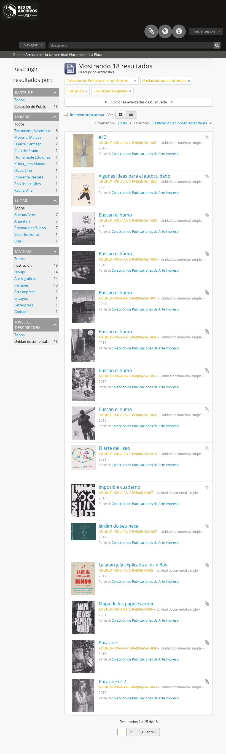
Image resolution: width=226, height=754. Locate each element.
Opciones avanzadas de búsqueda (139, 102)
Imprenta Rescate (28, 177)
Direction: (142, 123)
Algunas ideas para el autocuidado (134, 176)
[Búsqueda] (217, 45)
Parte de (24, 92)
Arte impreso (25, 291)
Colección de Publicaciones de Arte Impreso (49, 106)
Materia (23, 251)
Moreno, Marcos (27, 137)
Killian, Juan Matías (29, 163)
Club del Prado (26, 150)
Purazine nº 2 (112, 681)
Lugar (21, 200)
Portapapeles (151, 31)
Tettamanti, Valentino (32, 130)
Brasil (18, 241)
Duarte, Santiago (28, 143)
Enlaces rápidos (179, 31)
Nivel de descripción (27, 324)
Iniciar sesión (204, 31)
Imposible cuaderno (119, 487)
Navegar (30, 44)
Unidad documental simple (36, 341)
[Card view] (120, 115)
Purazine (108, 643)
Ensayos (21, 298)
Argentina (22, 221)
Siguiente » (147, 731)
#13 (102, 137)
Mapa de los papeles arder (126, 604)
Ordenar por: (105, 123)
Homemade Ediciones (32, 157)
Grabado (21, 311)
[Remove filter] (135, 80)
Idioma (165, 31)
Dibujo (19, 271)
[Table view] (131, 115)
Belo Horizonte (26, 234)
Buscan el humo (115, 215)
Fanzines (21, 285)
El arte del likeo (114, 448)
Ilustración (23, 265)
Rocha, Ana (23, 190)
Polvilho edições (27, 183)
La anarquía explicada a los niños (133, 565)
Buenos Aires (25, 214)
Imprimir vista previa (86, 114)
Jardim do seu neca (118, 526)
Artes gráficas (25, 278)
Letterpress (23, 305)
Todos (19, 99)
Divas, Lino (23, 170)
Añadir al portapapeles (207, 137)
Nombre (23, 116)
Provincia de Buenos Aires (35, 227)
